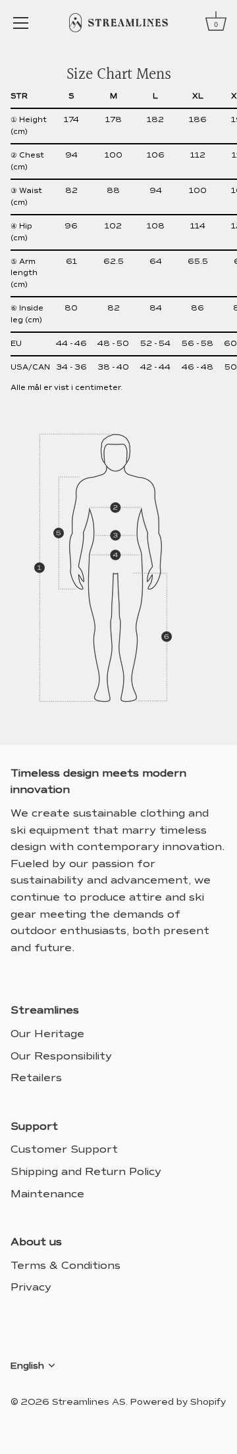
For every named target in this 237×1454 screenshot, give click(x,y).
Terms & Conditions (65, 1265)
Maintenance (47, 1193)
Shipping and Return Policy (86, 1171)
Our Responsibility (61, 1056)
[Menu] (21, 23)
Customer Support (64, 1149)
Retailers (36, 1077)
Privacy (31, 1287)
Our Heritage (47, 1033)
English (27, 1365)
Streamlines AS (89, 1401)
